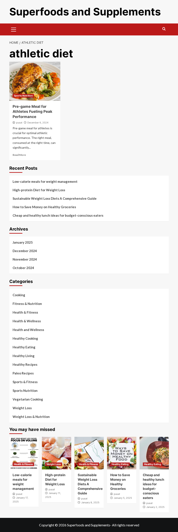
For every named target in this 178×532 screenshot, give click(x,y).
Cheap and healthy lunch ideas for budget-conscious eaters (58, 215)
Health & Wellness (27, 321)
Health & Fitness (25, 312)
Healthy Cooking (25, 338)
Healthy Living (24, 356)
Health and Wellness (28, 330)
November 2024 (25, 259)
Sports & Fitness (25, 382)
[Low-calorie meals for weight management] (24, 453)
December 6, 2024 (37, 122)
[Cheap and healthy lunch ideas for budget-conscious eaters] (154, 453)
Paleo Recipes (23, 373)
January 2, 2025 (155, 507)
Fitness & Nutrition (27, 304)
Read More (19, 154)
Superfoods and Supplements (85, 11)
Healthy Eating (24, 347)
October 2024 (23, 268)
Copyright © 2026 (53, 525)
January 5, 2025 (123, 497)
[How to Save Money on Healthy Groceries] (121, 453)
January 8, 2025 (90, 502)
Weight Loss (22, 408)
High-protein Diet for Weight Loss (39, 190)
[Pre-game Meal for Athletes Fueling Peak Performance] (34, 81)
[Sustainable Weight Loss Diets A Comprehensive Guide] (89, 453)
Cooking (19, 295)
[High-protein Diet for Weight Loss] (56, 453)
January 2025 (23, 242)
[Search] (164, 29)
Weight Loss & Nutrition (31, 417)
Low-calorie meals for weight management (45, 181)
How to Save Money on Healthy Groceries (44, 207)
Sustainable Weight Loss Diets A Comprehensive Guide (55, 198)
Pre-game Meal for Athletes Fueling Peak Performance (32, 111)
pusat (19, 122)
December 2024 (25, 251)
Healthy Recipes (25, 364)
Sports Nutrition (23, 95)
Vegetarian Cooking (28, 399)
